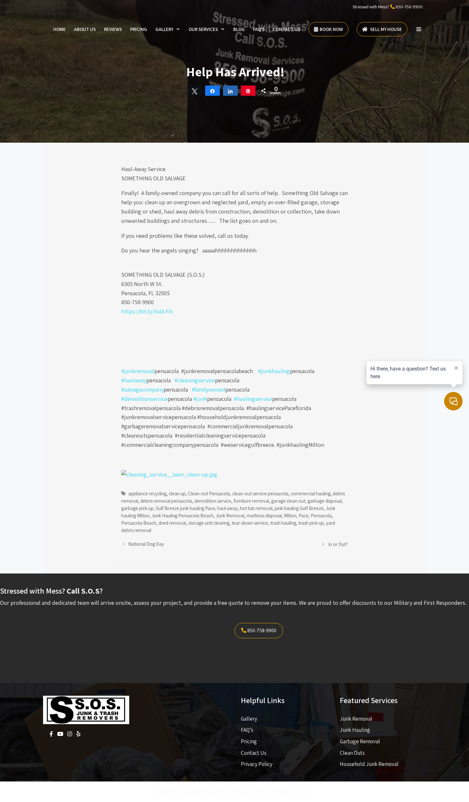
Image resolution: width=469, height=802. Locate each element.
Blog (239, 29)
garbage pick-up (137, 508)
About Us (85, 29)
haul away (227, 508)
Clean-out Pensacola (209, 493)
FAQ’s (259, 29)
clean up (177, 493)
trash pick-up (311, 523)
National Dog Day (146, 544)
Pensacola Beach (138, 523)
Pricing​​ (249, 741)
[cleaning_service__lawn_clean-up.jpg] (169, 474)
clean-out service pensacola (260, 493)
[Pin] (248, 90)
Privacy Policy (256, 764)
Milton (290, 515)
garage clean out (288, 501)
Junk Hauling (355, 729)
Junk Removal (230, 515)
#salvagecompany (142, 389)
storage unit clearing (208, 523)
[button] (419, 29)
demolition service (212, 501)
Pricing (138, 29)
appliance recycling (147, 493)
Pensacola (321, 515)
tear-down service (250, 523)
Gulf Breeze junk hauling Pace (185, 508)
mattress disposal (264, 515)
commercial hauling (311, 493)
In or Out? (338, 544)
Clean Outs (352, 752)
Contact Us (286, 29)
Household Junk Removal (369, 764)
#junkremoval (137, 371)
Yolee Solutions (298, 792)
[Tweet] (195, 90)
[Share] (212, 90)
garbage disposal (325, 501)
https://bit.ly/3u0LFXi (147, 311)
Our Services (203, 29)
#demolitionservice (144, 398)
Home (59, 29)
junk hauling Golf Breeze (299, 508)
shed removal (172, 523)
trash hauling (283, 523)
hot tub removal (256, 508)
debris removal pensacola (166, 501)
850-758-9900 (409, 7)
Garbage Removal (360, 741)
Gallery (164, 29)
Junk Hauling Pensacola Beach (182, 515)
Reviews (113, 29)
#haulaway (133, 380)
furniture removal (251, 501)
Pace (304, 515)
